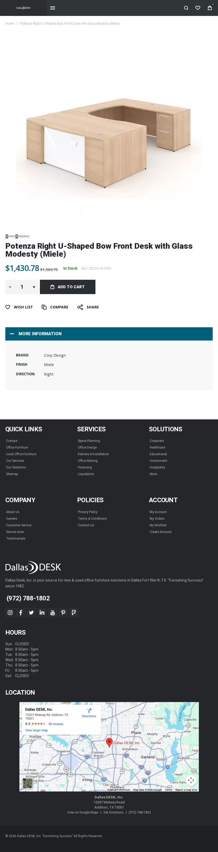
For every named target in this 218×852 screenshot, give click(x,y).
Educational (158, 454)
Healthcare (157, 447)
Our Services (15, 461)
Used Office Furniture (21, 454)
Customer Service (18, 525)
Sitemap (12, 474)
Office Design (87, 447)
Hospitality (157, 467)
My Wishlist (158, 525)
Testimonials (16, 538)
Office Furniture (17, 447)
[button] (10, 287)
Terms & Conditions (92, 518)
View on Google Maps (82, 812)
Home (10, 23)
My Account (158, 512)
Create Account (161, 532)
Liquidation (86, 474)
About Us (12, 512)
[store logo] (23, 8)
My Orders (157, 518)
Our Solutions (16, 467)
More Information (40, 333)
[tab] (109, 334)
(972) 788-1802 (140, 812)
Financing (85, 467)
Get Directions (113, 812)
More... (154, 474)
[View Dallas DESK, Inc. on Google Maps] (109, 747)
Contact (12, 441)
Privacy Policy (88, 512)
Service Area (15, 532)
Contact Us (86, 525)
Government (158, 461)
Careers (11, 518)
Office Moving (88, 461)
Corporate (157, 441)
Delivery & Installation (93, 454)
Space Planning (89, 441)
